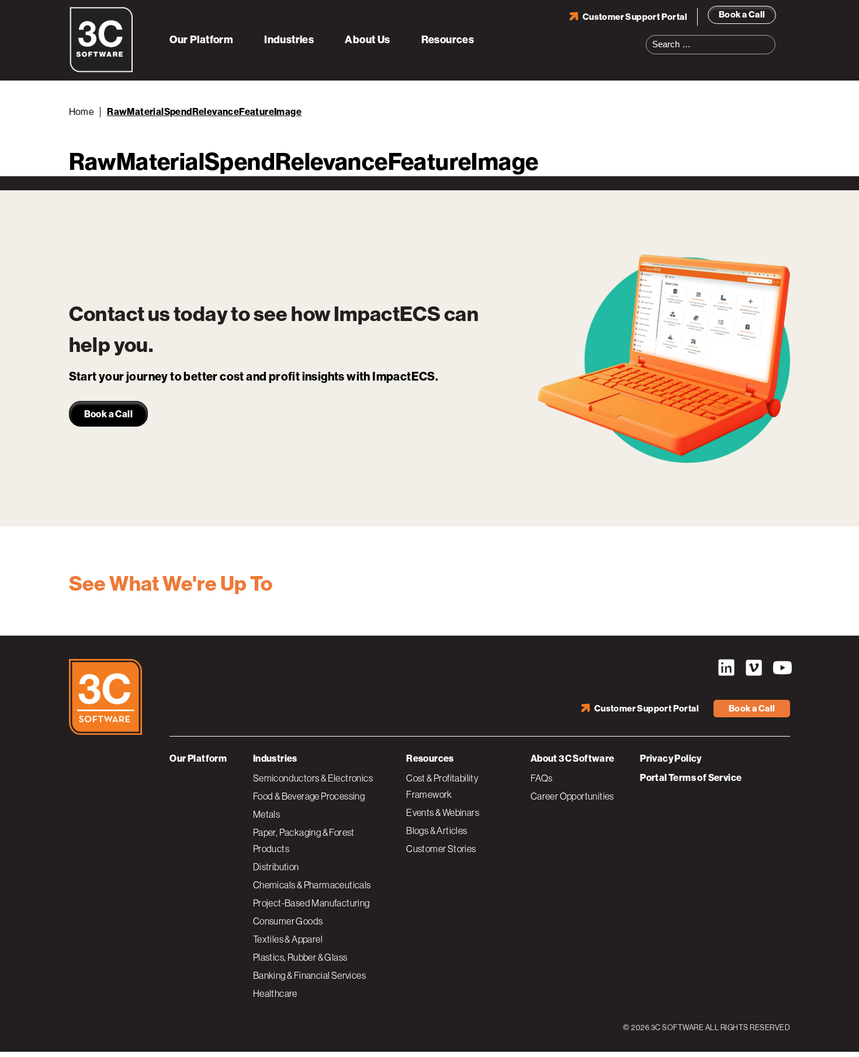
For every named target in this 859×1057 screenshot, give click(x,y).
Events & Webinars (442, 812)
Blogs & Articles (436, 830)
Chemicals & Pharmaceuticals (312, 885)
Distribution (276, 866)
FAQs (542, 778)
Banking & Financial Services (309, 975)
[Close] (840, 1035)
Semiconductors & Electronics (313, 778)
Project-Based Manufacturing (311, 903)
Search (770, 37)
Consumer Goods (288, 921)
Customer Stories (441, 848)
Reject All (656, 1035)
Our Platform (201, 39)
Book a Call (742, 14)
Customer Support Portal (635, 17)
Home (82, 111)
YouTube (781, 667)
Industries (289, 39)
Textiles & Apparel (288, 939)
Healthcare (275, 993)
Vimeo (754, 667)
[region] (429, 1036)
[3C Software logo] (101, 70)
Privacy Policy (671, 758)
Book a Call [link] (108, 414)
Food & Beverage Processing (309, 796)
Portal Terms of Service (691, 777)
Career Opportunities (572, 796)
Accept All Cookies (739, 1035)
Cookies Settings (574, 1035)
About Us (367, 39)
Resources (447, 39)
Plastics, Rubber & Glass (300, 957)
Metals (266, 814)
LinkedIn (726, 667)
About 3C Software (573, 758)
